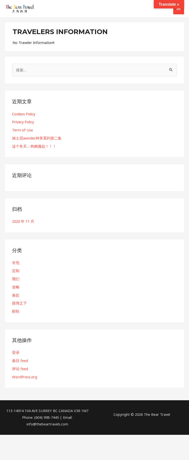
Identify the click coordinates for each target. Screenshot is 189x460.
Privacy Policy (23, 121)
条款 (15, 295)
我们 (15, 278)
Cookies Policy (23, 113)
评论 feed (20, 368)
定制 (15, 270)
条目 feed (20, 360)
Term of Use (22, 129)
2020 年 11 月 (23, 221)
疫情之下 (19, 302)
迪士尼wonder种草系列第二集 (37, 138)
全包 (15, 262)
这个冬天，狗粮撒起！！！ (34, 146)
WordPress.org (24, 376)
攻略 (15, 286)
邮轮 (15, 311)
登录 (15, 352)
